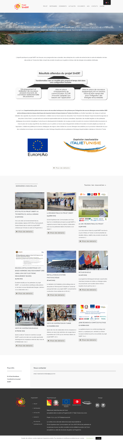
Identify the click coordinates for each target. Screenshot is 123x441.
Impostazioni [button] (89, 438)
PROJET (45, 6)
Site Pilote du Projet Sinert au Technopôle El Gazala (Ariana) (26, 213)
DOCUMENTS (81, 6)
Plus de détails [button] (62, 168)
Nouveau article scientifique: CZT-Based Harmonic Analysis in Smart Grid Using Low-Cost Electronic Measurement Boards (29, 272)
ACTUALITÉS (72, 6)
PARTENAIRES (53, 6)
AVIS (88, 6)
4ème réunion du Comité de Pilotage (92, 322)
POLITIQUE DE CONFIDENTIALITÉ (38, 423)
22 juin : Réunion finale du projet (91, 224)
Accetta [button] (98, 438)
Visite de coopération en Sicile (26, 328)
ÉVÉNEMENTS (63, 6)
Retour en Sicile (85, 272)
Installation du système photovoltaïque (56, 276)
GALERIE (102, 6)
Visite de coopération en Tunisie (59, 323)
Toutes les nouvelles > (95, 185)
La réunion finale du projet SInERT (60, 213)
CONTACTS (94, 6)
